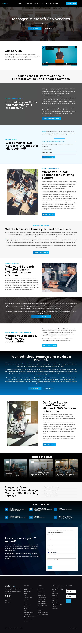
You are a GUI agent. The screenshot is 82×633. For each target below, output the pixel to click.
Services (20, 3)
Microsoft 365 (26, 599)
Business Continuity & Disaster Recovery (30, 617)
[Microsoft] (16, 509)
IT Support (40, 589)
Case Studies (28, 3)
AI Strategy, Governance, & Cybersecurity (43, 615)
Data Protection (27, 621)
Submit (50, 567)
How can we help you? (53, 559)
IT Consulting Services (42, 597)
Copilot (44, 131)
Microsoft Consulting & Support (28, 588)
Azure (25, 595)
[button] (64, 3)
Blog (7, 461)
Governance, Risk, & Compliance (41, 609)
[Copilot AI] (37, 518)
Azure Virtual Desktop (28, 597)
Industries (49, 3)
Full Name (50, 535)
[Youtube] (10, 596)
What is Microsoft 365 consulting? (51, 487)
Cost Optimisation (27, 610)
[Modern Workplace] (16, 518)
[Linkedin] (8, 596)
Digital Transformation (42, 599)
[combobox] (50, 552)
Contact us (32, 555)
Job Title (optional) (52, 555)
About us (42, 3)
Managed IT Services (42, 587)
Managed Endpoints (41, 595)
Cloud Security (26, 608)
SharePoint (26, 601)
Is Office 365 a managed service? (51, 490)
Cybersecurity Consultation (29, 612)
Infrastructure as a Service (43, 612)
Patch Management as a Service (42, 606)
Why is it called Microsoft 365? (51, 496)
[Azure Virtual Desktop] (41, 509)
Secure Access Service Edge (29, 620)
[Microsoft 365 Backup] (65, 518)
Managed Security (41, 593)
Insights (36, 3)
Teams (25, 603)
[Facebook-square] (5, 596)
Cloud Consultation (27, 604)
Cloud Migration (27, 606)
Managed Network (41, 591)
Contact (55, 3)
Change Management (42, 601)
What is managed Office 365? (50, 493)
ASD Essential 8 (27, 614)
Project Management (42, 603)
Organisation (51, 545)
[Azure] (65, 509)
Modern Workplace (27, 591)
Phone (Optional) (51, 550)
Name (67, 589)
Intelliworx (7, 239)
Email (49, 540)
